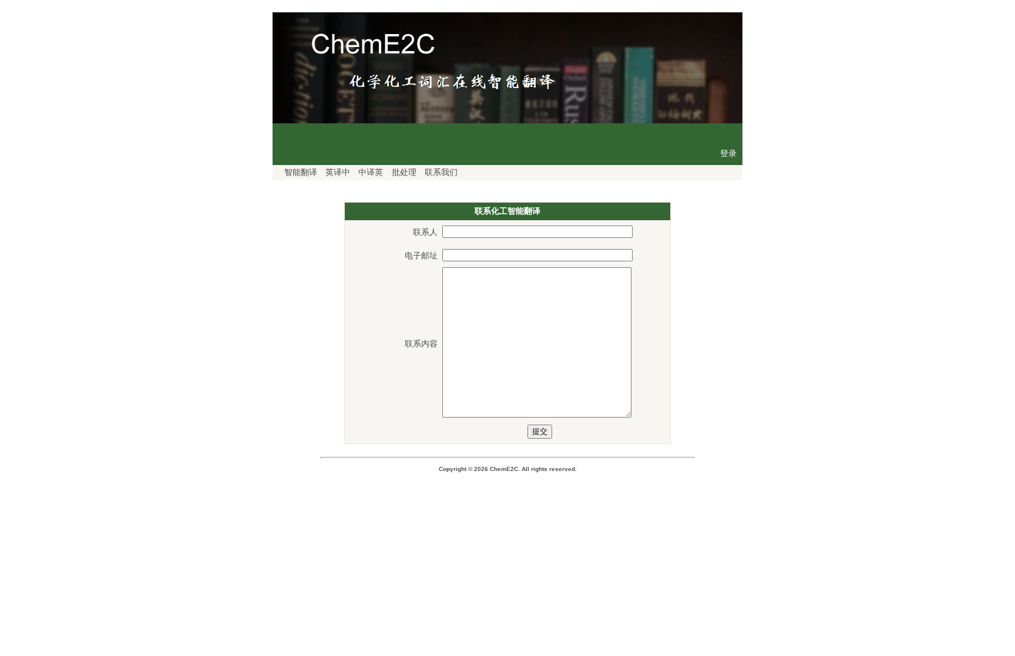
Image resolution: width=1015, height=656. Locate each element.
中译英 (370, 172)
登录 (728, 153)
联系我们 (441, 172)
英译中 (337, 172)
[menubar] (369, 172)
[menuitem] (297, 172)
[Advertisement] (507, 565)
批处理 (404, 172)
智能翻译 (300, 172)
